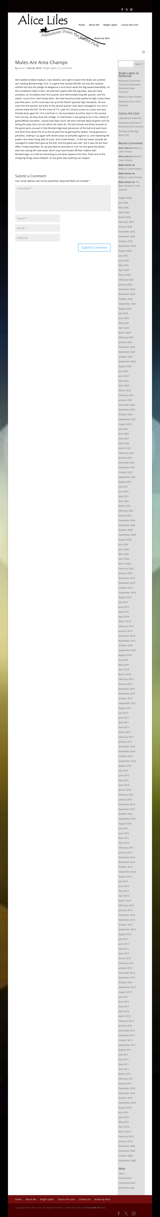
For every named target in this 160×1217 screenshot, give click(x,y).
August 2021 (125, 481)
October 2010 (126, 1097)
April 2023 (124, 385)
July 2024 (123, 313)
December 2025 (127, 231)
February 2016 (126, 794)
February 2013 (126, 963)
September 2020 (127, 534)
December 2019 (127, 578)
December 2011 (127, 1030)
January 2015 (125, 852)
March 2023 (125, 390)
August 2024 (125, 308)
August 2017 (125, 708)
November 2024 (127, 294)
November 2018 (127, 640)
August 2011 (125, 1049)
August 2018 (125, 655)
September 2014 (127, 871)
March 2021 (125, 505)
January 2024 (125, 342)
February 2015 (126, 847)
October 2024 (126, 298)
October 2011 (126, 1040)
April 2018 (124, 669)
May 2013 (124, 948)
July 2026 (123, 202)
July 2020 (123, 544)
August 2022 (125, 424)
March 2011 (125, 1073)
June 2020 (124, 549)
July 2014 (123, 881)
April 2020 (124, 558)
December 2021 (127, 462)
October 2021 (126, 472)
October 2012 (126, 982)
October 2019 (126, 587)
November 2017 (127, 693)
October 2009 (126, 1155)
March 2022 (125, 448)
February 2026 (126, 221)
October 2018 (126, 645)
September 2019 (127, 592)
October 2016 (126, 756)
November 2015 (127, 809)
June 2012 (124, 1001)
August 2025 (125, 250)
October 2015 (126, 813)
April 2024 (124, 327)
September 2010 (127, 1102)
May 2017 (124, 722)
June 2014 (124, 886)
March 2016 (125, 789)
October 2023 (126, 356)
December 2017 (127, 688)
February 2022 (126, 453)
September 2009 (127, 1160)
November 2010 (127, 1093)
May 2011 (124, 1064)
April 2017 (124, 727)
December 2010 (127, 1088)
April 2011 (124, 1069)
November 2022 (127, 409)
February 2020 (126, 568)
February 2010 (126, 1136)
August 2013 (125, 934)
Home (81, 25)
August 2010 (125, 1107)
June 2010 (124, 1117)
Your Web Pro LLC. (96, 1207)
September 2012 (127, 987)
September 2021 (127, 477)
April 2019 (124, 616)
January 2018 (125, 684)
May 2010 (124, 1121)
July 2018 (123, 659)
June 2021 (124, 491)
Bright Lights (110, 25)
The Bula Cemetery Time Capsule (129, 186)
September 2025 (127, 245)
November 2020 (127, 525)
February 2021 (126, 510)
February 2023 (126, 395)
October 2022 (126, 414)
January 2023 (125, 400)
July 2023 (123, 371)
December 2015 (127, 804)
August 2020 (125, 539)
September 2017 (127, 703)
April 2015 (124, 842)
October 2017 (126, 698)
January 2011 (125, 1083)
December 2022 (127, 404)
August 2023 (125, 366)
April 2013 (124, 953)
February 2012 (126, 1020)
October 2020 (126, 529)
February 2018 (126, 679)
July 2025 (123, 255)
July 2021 (123, 486)
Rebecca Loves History (130, 96)
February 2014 (126, 905)
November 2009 (127, 1150)
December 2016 (127, 746)
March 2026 (125, 217)
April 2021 (124, 501)
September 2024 (127, 303)
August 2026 (125, 197)
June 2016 (124, 775)
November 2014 (127, 862)
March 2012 (125, 1016)
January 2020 (125, 573)
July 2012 (123, 996)
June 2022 (124, 433)
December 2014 (127, 857)
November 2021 (127, 467)
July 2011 (123, 1054)
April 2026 (124, 212)
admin (21, 68)
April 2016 (124, 785)
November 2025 (127, 236)
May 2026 (124, 207)
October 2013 (126, 924)
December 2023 (127, 347)
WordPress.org (126, 1187)
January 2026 (125, 226)
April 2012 (124, 1011)
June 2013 (124, 943)
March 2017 (125, 732)
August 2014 (125, 876)
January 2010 (125, 1141)
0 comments (65, 68)
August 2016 (125, 765)
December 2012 (127, 972)
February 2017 (126, 736)
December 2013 (127, 914)
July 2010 (123, 1112)
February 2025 (126, 279)
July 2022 (123, 428)
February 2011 (126, 1078)
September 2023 (127, 361)
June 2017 (124, 717)
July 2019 (123, 602)
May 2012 (124, 1006)
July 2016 (123, 770)
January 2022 (125, 457)
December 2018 (127, 635)
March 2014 (125, 900)
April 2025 (124, 269)
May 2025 (124, 265)
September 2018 (127, 650)
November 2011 (127, 1035)
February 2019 (126, 626)
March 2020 (125, 563)
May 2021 (124, 496)
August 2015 (125, 823)
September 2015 (127, 818)
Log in (122, 1173)
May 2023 (124, 380)
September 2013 (127, 929)
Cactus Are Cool (129, 25)
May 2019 (124, 611)
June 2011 (124, 1059)
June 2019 (124, 606)
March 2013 (125, 958)
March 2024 (125, 332)
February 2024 (126, 337)
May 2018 (124, 664)
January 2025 (125, 284)
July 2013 (123, 939)
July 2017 (123, 712)
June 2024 (124, 318)
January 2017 (125, 741)
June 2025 (124, 260)
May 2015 (124, 837)
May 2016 (124, 780)
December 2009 (127, 1145)
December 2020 (127, 520)
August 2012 (125, 992)
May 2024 (124, 322)
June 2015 (124, 833)
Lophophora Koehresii (130, 118)
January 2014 (125, 910)
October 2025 (126, 241)
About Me (94, 25)
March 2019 (125, 621)
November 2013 (127, 919)
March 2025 (125, 274)
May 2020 (124, 553)
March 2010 (125, 1131)
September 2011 (127, 1045)
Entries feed (125, 1178)
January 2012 (125, 1025)
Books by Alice (102, 38)
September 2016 (127, 761)
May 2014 (124, 890)
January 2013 (125, 967)
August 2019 (125, 597)
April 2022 (124, 443)
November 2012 (127, 977)
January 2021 (125, 515)
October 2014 (126, 866)
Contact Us (84, 38)
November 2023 (127, 351)
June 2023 (124, 375)
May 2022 (124, 438)
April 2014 (124, 895)
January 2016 (125, 799)
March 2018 (125, 674)
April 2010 (124, 1126)
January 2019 (125, 631)
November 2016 (127, 751)
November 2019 (127, 582)
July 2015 (123, 828)
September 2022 (127, 419)
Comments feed (127, 1182)
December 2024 (127, 289)
